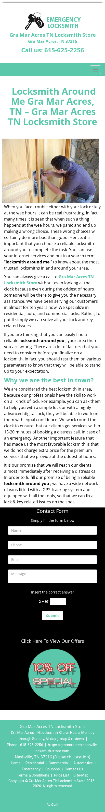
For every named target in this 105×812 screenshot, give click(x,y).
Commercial (59, 763)
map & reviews (72, 739)
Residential (34, 763)
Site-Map (80, 775)
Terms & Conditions (33, 775)
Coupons (52, 769)
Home (16, 763)
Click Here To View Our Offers (52, 641)
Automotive (83, 763)
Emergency (31, 769)
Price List (61, 775)
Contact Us (74, 769)
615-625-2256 (64, 50)
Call (54, 804)
